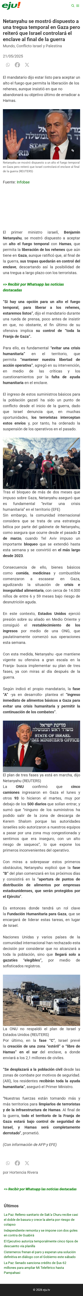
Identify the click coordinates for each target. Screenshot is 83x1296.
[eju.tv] (11, 6)
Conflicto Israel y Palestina (39, 46)
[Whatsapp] (7, 64)
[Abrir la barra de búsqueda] (72, 6)
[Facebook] (17, 64)
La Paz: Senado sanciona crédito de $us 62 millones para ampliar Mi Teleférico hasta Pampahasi (35, 1268)
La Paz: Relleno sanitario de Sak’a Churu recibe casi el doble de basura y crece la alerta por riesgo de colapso (41, 1219)
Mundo (9, 46)
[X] (27, 64)
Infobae (23, 182)
